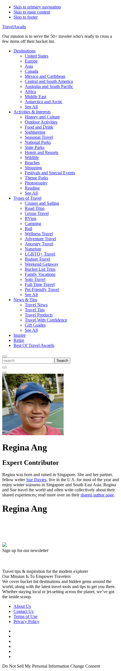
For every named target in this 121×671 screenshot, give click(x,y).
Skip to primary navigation (37, 7)
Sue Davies (36, 479)
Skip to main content (32, 12)
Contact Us (23, 611)
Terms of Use (25, 616)
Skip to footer (26, 17)
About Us (22, 606)
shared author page (97, 494)
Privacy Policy (26, 621)
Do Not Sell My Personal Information (35, 666)
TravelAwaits (14, 26)
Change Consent (85, 666)
